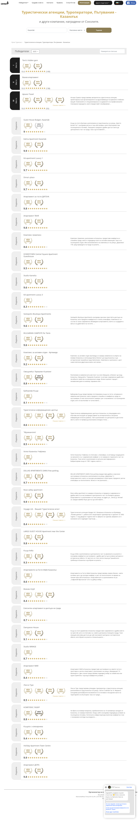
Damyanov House (31, 627)
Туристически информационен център (41, 410)
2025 (35, 51)
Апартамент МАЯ (31, 666)
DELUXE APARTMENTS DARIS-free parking (41, 470)
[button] (118, 3)
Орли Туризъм (16, 42)
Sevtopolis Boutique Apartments (37, 314)
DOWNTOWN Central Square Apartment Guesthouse (40, 255)
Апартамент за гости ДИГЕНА (36, 196)
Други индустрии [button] (102, 3)
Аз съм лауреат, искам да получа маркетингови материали (116, 804)
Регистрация (84, 3)
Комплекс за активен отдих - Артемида (40, 352)
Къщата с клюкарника (33, 726)
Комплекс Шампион (32, 235)
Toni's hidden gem (30, 60)
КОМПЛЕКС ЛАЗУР (32, 707)
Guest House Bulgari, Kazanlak (36, 120)
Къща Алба (28, 550)
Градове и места (37, 3)
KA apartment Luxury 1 (33, 158)
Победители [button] (23, 3)
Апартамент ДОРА (31, 765)
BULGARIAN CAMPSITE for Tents (37, 333)
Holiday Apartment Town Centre (37, 745)
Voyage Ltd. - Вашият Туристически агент (42, 509)
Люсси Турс (29, 685)
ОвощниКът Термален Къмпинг (37, 371)
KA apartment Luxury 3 (33, 294)
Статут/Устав (70, 3)
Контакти (50, 3)
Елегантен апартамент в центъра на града (42, 608)
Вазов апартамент (30, 77)
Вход (133, 3)
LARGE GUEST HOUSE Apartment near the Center (44, 531)
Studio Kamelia (30, 275)
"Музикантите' (30, 432)
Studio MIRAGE (30, 646)
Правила (60, 3)
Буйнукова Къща (31, 391)
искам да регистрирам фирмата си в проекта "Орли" (117, 808)
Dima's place (29, 177)
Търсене (99, 30)
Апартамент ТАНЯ (31, 216)
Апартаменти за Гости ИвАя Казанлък (40, 570)
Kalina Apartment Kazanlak (35, 139)
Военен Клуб (29, 589)
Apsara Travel (28, 94)
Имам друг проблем (112, 812)
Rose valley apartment (33, 490)
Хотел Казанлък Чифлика (35, 451)
